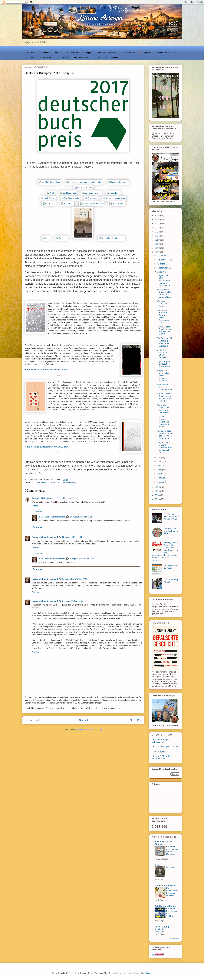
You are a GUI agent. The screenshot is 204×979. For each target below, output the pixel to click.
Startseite (29, 53)
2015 (157, 491)
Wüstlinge (170, 867)
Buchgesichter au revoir (170, 566)
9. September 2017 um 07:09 (74, 579)
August (161, 272)
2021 (157, 236)
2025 (157, 219)
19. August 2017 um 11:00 (64, 498)
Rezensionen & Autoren (50, 53)
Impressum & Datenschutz (106, 57)
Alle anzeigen (174, 938)
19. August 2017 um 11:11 (81, 517)
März (160, 474)
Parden (54, 482)
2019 (157, 244)
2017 (157, 252)
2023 (157, 228)
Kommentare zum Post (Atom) (88, 730)
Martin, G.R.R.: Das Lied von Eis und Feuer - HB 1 (164, 397)
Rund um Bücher (130, 53)
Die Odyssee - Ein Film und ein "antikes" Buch (171, 516)
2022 (157, 232)
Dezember (162, 255)
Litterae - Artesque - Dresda (165, 746)
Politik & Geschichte (166, 53)
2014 (157, 495)
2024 (157, 223)
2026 (157, 215)
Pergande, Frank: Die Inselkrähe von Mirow (163, 409)
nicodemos (128, 973)
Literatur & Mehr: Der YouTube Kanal (162, 757)
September (162, 268)
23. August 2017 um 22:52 (73, 537)
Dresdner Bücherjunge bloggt (78, 53)
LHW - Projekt (158, 751)
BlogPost (147, 53)
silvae (158, 865)
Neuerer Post (32, 720)
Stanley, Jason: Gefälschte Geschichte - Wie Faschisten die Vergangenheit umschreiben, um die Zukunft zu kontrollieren (165, 551)
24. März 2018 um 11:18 (72, 601)
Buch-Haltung (162, 927)
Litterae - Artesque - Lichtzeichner (161, 740)
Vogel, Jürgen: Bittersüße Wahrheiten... (164, 364)
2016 (157, 487)
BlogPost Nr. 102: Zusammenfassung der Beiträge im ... (165, 280)
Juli (159, 457)
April (159, 470)
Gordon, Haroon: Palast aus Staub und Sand (163, 421)
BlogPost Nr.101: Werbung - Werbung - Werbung (165, 342)
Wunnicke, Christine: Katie (162, 303)
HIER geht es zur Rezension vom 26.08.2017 (47, 447)
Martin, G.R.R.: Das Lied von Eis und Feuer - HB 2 (164, 330)
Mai (159, 465)
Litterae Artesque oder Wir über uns (73, 57)
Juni (159, 461)
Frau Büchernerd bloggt (107, 53)
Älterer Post (136, 720)
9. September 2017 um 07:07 (82, 559)
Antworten (36, 506)
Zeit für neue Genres (165, 906)
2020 (157, 240)
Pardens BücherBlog (67, 482)
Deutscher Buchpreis (41, 482)
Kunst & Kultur (46, 57)
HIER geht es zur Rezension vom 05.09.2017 (47, 369)
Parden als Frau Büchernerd (52, 517)
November (162, 260)
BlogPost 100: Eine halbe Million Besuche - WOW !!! (163, 375)
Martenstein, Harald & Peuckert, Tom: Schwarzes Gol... (163, 316)
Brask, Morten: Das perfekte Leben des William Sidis (164, 293)
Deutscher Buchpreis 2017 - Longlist (162, 353)
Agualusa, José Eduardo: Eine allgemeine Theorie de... (164, 434)
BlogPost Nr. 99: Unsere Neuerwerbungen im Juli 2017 (164, 447)
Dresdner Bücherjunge (42, 498)
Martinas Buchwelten (165, 885)
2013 (157, 499)
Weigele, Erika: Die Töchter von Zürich (171, 531)
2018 (157, 248)
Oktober (161, 264)
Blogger (148, 973)
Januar (161, 482)
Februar (161, 478)
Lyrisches (29, 57)
